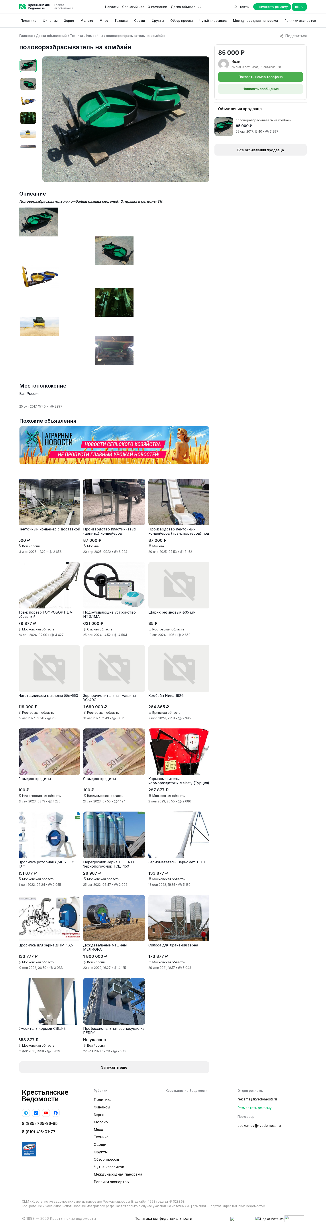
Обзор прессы (181, 20)
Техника (121, 20)
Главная (26, 36)
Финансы (50, 20)
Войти (299, 6)
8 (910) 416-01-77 (38, 1131)
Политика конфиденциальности (163, 1218)
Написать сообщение (261, 89)
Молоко (87, 20)
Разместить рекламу (272, 6)
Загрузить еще (114, 1067)
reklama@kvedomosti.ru (257, 1099)
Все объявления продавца (260, 150)
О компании (157, 7)
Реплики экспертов (300, 20)
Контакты (241, 7)
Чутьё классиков (213, 20)
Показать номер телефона (260, 77)
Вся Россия (29, 393)
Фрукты (157, 20)
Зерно (69, 20)
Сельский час (133, 7)
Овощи (139, 20)
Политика (28, 20)
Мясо (104, 20)
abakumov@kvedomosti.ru (259, 1126)
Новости (112, 7)
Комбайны (94, 36)
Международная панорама (255, 20)
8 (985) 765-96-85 (40, 1123)
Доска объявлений (186, 7)
